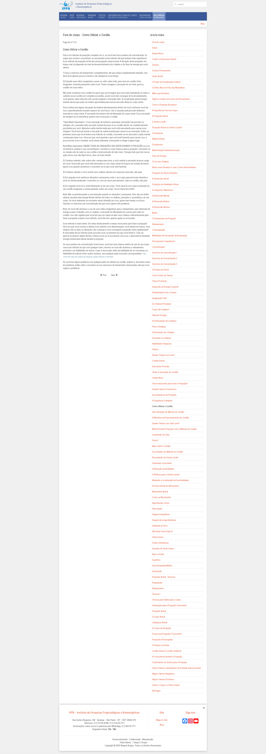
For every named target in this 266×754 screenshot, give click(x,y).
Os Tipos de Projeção (161, 628)
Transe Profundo (159, 281)
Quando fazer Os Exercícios (164, 389)
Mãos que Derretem (160, 93)
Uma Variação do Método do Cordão (168, 412)
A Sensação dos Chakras (163, 332)
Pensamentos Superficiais (163, 241)
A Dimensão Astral (160, 178)
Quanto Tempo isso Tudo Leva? (165, 423)
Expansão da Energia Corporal (165, 287)
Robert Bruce (157, 53)
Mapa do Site (161, 720)
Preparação (157, 582)
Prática (155, 349)
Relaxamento (158, 224)
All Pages (156, 691)
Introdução (157, 571)
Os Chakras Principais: (162, 304)
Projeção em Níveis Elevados (165, 173)
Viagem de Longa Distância (164, 520)
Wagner (92, 16)
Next (113, 275)
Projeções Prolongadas (162, 639)
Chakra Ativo (157, 378)
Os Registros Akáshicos (162, 190)
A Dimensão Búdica (160, 201)
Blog (203, 23)
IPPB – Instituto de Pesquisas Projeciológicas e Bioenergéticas (104, 712)
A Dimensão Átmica (161, 207)
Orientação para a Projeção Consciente (169, 605)
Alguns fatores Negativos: (163, 673)
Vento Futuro (157, 537)
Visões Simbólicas (160, 543)
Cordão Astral (158, 361)
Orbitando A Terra (159, 526)
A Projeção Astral (160, 116)
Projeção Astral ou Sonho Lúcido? (167, 127)
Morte (154, 213)
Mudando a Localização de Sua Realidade (170, 480)
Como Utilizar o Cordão (162, 406)
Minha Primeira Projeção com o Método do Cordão (174, 429)
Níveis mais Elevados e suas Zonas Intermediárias (174, 167)
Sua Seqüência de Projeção (164, 395)
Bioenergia (145, 16)
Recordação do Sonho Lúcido (165, 457)
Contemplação (158, 230)
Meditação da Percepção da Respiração (169, 235)
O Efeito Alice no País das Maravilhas (168, 87)
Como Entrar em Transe (162, 275)
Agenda (81, 16)
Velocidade (157, 508)
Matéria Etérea (158, 139)
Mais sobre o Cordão (161, 446)
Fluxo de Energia (159, 156)
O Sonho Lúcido (159, 122)
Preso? (155, 440)
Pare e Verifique (159, 326)
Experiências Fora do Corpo (122, 16)
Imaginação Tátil (159, 298)
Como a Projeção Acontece (164, 104)
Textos (102, 16)
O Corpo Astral (158, 617)
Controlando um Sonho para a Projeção (169, 662)
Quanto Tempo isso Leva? (163, 355)
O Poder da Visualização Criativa (166, 82)
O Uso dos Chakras (160, 161)
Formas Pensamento (161, 70)
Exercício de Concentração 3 (164, 264)
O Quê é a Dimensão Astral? (164, 59)
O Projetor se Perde (160, 645)
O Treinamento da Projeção (164, 218)
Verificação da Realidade (163, 469)
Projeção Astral (159, 611)
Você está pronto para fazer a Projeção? (170, 383)
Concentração (158, 247)
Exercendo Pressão (160, 366)
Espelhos (156, 560)
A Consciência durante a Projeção (167, 656)
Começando (157, 133)
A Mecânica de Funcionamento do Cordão (170, 417)
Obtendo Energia (159, 315)
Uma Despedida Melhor (162, 565)
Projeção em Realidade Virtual (165, 184)
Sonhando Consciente (162, 463)
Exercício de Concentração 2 (164, 258)
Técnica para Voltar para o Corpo (166, 600)
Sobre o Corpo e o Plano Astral (165, 685)
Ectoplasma (157, 144)
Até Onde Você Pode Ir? (162, 531)
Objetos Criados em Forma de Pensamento (171, 99)
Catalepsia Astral (159, 622)
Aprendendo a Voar (160, 503)
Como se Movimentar (161, 497)
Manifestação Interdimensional (165, 150)
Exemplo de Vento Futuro (163, 548)
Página (63, 16)
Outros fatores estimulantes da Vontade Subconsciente (176, 668)
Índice (154, 48)
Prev (104, 275)
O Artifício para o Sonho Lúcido (166, 474)
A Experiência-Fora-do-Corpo (164, 110)
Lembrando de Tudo (160, 435)
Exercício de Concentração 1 (164, 252)
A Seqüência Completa (162, 400)
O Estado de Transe (160, 270)
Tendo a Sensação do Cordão (165, 372)
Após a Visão (158, 554)
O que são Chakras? (160, 309)
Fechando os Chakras (161, 338)
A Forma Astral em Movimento (165, 486)
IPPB (72, 16)
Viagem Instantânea (161, 514)
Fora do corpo (158, 42)
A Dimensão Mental (160, 196)
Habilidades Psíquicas (161, 343)
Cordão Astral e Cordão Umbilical (166, 651)
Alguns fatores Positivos (163, 679)
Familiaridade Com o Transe (164, 292)
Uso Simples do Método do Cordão (167, 452)
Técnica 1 (156, 594)
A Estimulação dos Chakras (164, 321)
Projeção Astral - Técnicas (163, 577)
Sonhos (155, 65)
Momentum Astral (160, 491)
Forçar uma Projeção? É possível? (167, 634)
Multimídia (159, 16)
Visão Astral (157, 76)
